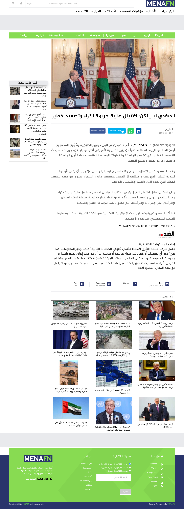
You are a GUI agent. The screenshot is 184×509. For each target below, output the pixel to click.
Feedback (88, 489)
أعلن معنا (88, 476)
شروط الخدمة (86, 463)
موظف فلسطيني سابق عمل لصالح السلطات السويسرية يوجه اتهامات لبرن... (35, 91)
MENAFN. (26, 504)
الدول (97, 11)
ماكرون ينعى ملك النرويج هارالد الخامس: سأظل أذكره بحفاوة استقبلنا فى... (35, 105)
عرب (131, 35)
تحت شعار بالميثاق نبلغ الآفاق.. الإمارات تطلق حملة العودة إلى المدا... (35, 117)
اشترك (125, 491)
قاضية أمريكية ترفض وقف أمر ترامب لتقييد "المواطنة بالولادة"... (157, 355)
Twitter (154, 468)
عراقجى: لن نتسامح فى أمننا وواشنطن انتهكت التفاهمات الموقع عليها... (69, 354)
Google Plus (152, 473)
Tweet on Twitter (115, 130)
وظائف (89, 485)
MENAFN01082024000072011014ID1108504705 (147, 226)
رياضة (21, 35)
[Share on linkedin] (138, 131)
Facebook (154, 463)
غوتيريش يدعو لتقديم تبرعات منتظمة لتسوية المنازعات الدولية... (112, 428)
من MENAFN (86, 481)
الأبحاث (111, 11)
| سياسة (95, 35)
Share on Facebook (97, 130)
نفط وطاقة (54, 35)
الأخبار (152, 11)
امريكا (156, 35)
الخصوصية (87, 468)
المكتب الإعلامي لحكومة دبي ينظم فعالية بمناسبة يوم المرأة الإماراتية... (71, 390)
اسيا (120, 35)
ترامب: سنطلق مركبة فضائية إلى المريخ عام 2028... (155, 425)
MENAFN (140, 145)
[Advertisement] (92, 23)
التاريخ (169, 129)
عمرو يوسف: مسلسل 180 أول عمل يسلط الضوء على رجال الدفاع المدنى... (35, 129)
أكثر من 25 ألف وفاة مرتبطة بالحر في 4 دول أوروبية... (112, 392)
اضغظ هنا (31, 479)
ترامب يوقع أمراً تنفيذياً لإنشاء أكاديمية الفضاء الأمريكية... (155, 325)
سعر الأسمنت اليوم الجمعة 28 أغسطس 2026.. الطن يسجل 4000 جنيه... (35, 154)
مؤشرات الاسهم (132, 11)
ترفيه (35, 35)
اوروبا (143, 35)
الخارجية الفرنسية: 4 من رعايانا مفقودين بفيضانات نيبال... (69, 325)
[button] (21, 4)
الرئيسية (168, 11)
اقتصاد (74, 35)
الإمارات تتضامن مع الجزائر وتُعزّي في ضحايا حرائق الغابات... (71, 424)
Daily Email (153, 477)
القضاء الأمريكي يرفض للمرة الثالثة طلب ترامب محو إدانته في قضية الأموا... (155, 386)
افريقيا (109, 35)
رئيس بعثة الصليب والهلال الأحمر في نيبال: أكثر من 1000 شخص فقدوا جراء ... (112, 354)
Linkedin (154, 482)
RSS (156, 486)
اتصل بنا (88, 472)
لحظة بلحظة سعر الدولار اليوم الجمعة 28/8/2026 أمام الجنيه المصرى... (35, 142)
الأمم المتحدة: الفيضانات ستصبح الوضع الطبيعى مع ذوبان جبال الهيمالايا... (112, 325)
